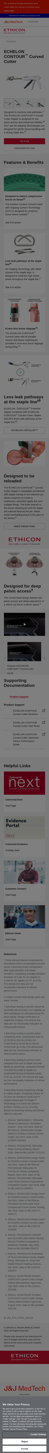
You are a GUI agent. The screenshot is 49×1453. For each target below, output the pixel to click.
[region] (24, 1425)
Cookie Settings (38, 1434)
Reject (24, 1441)
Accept (24, 1449)
